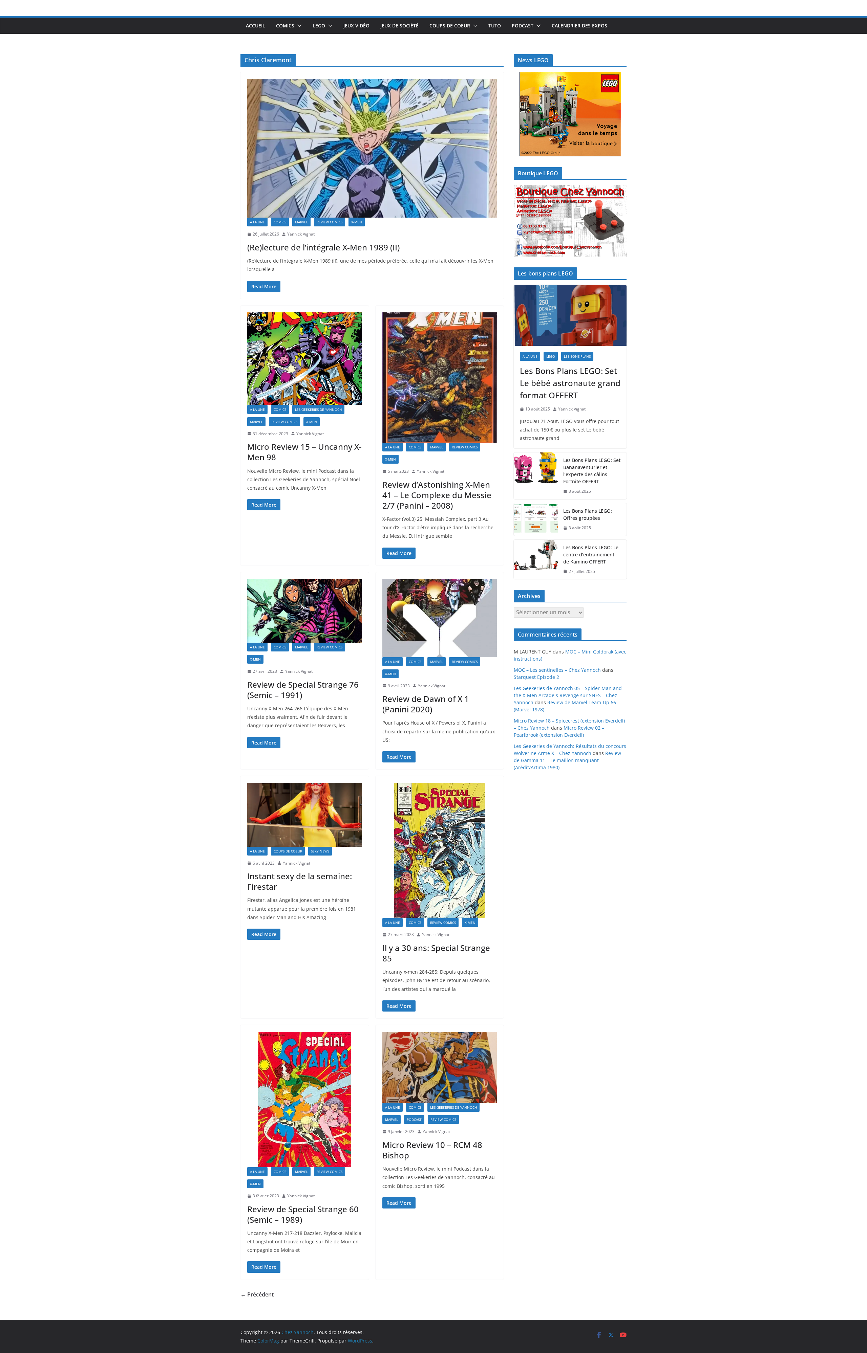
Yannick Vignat (301, 234)
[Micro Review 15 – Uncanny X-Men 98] (304, 358)
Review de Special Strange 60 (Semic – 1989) (303, 1214)
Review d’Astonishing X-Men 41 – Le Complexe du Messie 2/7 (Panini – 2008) (436, 495)
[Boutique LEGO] (570, 221)
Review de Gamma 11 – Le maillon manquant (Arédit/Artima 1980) (567, 760)
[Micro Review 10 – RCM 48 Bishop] (439, 1067)
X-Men (356, 222)
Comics (285, 25)
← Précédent (257, 1294)
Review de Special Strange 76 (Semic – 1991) (303, 690)
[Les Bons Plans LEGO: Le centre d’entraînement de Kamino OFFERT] (536, 559)
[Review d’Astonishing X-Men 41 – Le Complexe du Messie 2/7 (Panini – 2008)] (439, 377)
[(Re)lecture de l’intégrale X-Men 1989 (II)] (372, 148)
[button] (298, 25)
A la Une (257, 222)
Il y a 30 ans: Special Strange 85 (436, 953)
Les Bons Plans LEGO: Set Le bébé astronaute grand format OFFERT (570, 383)
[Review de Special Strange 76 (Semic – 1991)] (304, 611)
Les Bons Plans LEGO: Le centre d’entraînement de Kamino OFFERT (590, 554)
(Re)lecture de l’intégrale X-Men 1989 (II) (323, 247)
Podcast (522, 25)
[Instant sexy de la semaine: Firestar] (304, 814)
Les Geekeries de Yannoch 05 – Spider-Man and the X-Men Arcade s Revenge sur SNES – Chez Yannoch (568, 695)
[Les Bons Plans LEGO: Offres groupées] (536, 519)
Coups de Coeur (449, 25)
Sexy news (320, 851)
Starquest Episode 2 (536, 677)
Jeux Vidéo (356, 25)
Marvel (301, 222)
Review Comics (329, 222)
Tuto (494, 25)
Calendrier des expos (579, 25)
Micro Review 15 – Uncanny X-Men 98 (304, 452)
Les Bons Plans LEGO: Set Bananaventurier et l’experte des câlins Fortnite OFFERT (591, 471)
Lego (319, 25)
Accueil (255, 25)
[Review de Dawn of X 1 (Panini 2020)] (439, 618)
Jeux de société (399, 25)
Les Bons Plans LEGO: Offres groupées (587, 514)
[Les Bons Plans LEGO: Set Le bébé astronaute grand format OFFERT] (570, 315)
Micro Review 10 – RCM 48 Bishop (432, 1150)
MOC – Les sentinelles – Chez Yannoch (557, 670)
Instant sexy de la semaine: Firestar (299, 881)
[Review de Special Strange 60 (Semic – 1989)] (304, 1099)
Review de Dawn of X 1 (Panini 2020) (425, 704)
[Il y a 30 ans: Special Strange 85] (439, 850)
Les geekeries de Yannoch (318, 409)
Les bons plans (577, 356)
